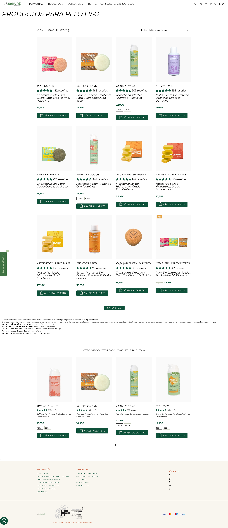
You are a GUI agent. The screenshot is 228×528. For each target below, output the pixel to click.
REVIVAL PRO (164, 85)
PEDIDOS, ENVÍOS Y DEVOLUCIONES (53, 476)
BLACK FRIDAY (82, 483)
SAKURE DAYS (82, 486)
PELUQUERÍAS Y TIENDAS (87, 476)
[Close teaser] (7, 251)
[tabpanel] (134, 399)
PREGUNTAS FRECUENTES (48, 483)
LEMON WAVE (125, 85)
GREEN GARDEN (48, 174)
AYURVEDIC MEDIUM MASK (134, 174)
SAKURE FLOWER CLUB (86, 473)
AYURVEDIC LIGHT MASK (53, 263)
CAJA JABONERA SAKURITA (133, 263)
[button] (3, 264)
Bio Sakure (12, 4)
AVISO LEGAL (42, 473)
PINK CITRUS (45, 85)
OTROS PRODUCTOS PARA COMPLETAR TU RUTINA (114, 350)
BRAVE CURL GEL (48, 406)
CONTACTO (42, 492)
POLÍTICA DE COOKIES (46, 489)
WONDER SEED (86, 263)
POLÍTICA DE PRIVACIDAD (48, 486)
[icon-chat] (4, 521)
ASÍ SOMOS (81, 479)
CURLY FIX (163, 406)
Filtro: (145, 30)
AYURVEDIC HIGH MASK (172, 174)
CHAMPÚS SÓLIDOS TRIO (173, 263)
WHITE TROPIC (86, 85)
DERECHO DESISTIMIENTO (48, 479)
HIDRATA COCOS (87, 174)
